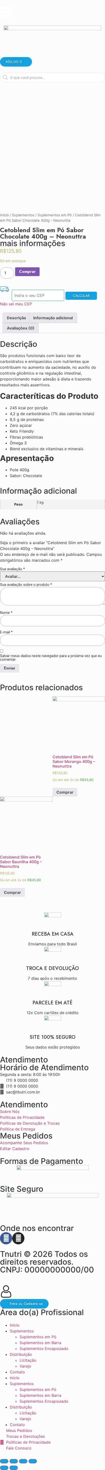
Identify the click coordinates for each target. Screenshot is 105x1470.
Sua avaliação (12, 569)
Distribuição (21, 1354)
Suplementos (23, 215)
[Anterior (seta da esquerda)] (4, 1468)
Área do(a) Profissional (42, 1312)
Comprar (27, 271)
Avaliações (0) (20, 328)
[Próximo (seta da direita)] (14, 1468)
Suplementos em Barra (40, 1342)
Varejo (25, 1366)
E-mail (6, 632)
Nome (6, 613)
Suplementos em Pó (55, 215)
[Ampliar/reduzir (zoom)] (33, 1461)
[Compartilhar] (14, 1461)
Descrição (16, 317)
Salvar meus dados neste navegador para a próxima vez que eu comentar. (51, 657)
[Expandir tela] (23, 1461)
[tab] (16, 318)
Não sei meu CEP (16, 303)
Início (4, 215)
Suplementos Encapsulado (44, 1348)
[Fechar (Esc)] (4, 1461)
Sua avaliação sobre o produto (26, 585)
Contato (17, 1372)
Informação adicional (53, 317)
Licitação (28, 1360)
